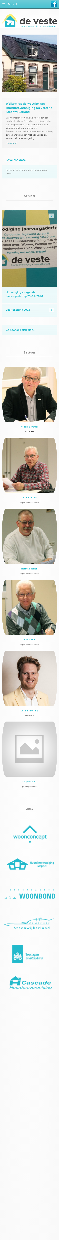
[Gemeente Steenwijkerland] (29, 927)
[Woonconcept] (29, 837)
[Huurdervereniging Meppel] (29, 867)
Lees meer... (12, 142)
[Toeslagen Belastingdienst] (29, 957)
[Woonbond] (29, 897)
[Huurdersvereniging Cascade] (29, 987)
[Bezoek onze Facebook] (54, 4)
